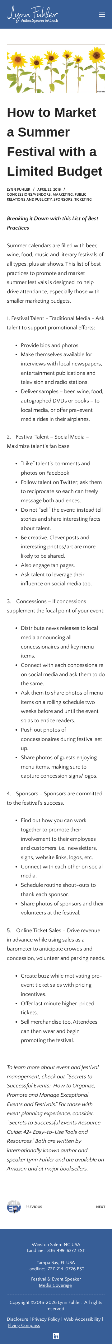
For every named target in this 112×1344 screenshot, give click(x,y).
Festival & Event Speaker (56, 1279)
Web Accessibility (82, 1319)
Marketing (63, 195)
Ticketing (83, 200)
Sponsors (63, 200)
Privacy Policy (46, 1319)
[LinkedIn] (56, 1336)
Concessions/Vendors (29, 195)
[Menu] (102, 14)
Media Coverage (55, 1285)
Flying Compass (24, 1325)
